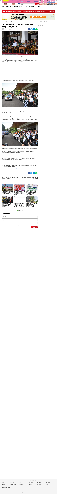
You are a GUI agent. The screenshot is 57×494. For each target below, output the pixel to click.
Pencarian (37, 4)
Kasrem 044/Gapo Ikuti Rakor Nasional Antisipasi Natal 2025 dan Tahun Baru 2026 (10, 177)
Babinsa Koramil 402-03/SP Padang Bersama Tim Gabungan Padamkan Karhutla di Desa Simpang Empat (19, 205)
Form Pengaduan (22, 486)
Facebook (31, 482)
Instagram (48, 482)
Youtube (40, 484)
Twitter (40, 482)
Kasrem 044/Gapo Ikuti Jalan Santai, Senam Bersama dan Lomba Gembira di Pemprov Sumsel (19, 193)
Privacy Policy (13, 484)
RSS (47, 484)
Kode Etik (12, 482)
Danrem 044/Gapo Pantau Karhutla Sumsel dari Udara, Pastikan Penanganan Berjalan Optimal (7, 205)
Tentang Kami (4, 486)
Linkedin (31, 484)
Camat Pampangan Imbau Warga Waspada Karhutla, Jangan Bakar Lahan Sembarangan (31, 193)
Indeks (3, 482)
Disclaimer (21, 484)
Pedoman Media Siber (6, 487)
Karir (20, 482)
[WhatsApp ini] (36, 29)
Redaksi (3, 484)
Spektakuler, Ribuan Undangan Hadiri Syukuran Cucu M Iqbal (30, 177)
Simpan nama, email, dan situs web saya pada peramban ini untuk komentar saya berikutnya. (18, 225)
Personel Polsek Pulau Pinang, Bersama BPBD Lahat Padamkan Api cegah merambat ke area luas (32, 205)
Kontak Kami (12, 486)
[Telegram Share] (34, 29)
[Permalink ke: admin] (3, 29)
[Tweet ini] (31, 29)
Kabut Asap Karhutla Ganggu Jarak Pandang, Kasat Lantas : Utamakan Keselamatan (7, 192)
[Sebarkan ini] (29, 29)
